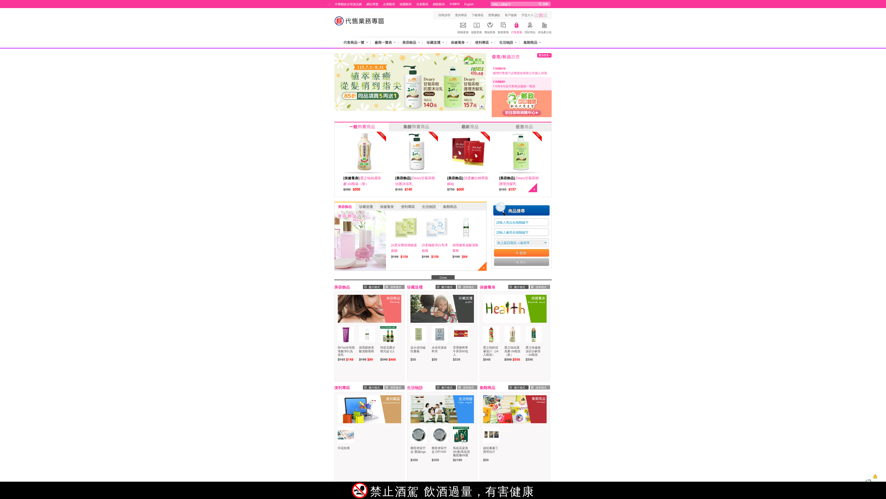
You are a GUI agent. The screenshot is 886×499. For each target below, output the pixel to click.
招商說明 (444, 15)
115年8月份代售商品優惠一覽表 (514, 86)
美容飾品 (409, 42)
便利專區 (482, 42)
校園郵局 (406, 4)
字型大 (545, 15)
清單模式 (395, 287)
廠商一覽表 (383, 42)
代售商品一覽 (354, 42)
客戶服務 (511, 15)
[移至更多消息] (544, 55)
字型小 (536, 15)
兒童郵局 (422, 4)
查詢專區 (461, 15)
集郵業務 (503, 32)
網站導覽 (372, 4)
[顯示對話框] (875, 476)
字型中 (540, 15)
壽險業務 (489, 32)
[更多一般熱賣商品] (532, 191)
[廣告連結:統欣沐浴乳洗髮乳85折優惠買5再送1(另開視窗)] (410, 82)
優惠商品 (524, 126)
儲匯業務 (476, 32)
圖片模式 (374, 287)
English (469, 4)
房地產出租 (545, 32)
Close (443, 277)
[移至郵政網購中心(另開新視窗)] (522, 115)
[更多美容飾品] (482, 269)
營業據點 (494, 15)
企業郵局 (389, 4)
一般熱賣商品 (362, 126)
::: (328, 4)
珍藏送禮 (433, 42)
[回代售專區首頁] (359, 23)
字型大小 (527, 15)
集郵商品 (530, 42)
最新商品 (470, 126)
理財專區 (530, 32)
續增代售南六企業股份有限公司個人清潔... (521, 73)
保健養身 (458, 42)
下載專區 (478, 15)
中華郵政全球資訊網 (348, 4)
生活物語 (506, 42)
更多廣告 (481, 106)
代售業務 (516, 32)
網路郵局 (439, 4)
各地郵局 (454, 4)
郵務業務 (463, 32)
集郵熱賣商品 (416, 126)
